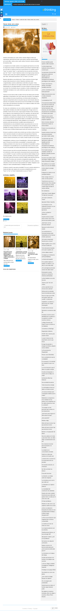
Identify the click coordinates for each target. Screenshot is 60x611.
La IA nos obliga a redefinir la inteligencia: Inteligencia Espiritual (48, 565)
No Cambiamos (45, 190)
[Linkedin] (1, 12)
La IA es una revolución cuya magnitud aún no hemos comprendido (49, 519)
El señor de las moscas (47, 308)
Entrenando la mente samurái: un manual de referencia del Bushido (47, 274)
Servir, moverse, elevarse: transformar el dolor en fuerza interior (48, 123)
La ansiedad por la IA (47, 100)
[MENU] (6, 14)
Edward (13, 27)
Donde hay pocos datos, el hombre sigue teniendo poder (48, 587)
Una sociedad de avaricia (48, 382)
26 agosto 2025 (20, 248)
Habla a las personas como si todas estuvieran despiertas (27, 4)
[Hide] (0, 18)
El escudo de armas (46, 473)
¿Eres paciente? (45, 418)
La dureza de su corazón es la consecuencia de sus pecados (48, 460)
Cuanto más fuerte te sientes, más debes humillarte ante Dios (47, 85)
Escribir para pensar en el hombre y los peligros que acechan (48, 559)
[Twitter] (1, 9)
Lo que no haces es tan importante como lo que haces (47, 339)
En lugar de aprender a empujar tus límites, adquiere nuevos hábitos (49, 346)
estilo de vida (23, 19)
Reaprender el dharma (47, 331)
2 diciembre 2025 (8, 248)
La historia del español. (47, 259)
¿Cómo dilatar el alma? (47, 252)
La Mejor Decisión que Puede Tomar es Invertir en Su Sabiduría (48, 324)
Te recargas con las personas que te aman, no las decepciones (48, 409)
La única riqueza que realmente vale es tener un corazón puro (48, 68)
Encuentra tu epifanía (33, 225)
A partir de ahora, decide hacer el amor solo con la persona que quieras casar (48, 218)
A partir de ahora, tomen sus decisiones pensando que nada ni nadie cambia (49, 134)
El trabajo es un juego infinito (49, 569)
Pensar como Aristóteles (48, 354)
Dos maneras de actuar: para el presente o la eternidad (47, 445)
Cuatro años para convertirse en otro (12, 226)
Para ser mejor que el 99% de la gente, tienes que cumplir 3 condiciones (48, 297)
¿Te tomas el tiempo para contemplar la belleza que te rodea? (48, 393)
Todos (17, 19)
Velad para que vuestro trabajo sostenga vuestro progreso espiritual (48, 117)
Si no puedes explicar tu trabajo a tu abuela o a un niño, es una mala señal (48, 263)
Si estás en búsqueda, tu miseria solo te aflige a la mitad (48, 373)
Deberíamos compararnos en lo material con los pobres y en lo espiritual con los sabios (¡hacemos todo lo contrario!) (48, 401)
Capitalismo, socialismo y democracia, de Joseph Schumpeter (48, 303)
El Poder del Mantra (46, 501)
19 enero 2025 (32, 249)
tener (6, 220)
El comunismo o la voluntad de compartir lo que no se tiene (48, 363)
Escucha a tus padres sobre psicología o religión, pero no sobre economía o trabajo (49, 159)
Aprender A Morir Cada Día (48, 202)
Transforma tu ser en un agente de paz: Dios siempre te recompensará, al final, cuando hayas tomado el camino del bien (48, 185)
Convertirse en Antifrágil (47, 328)
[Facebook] (1, 15)
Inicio (13, 19)
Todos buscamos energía (48, 385)
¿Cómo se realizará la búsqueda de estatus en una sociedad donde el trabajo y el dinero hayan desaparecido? (48, 511)
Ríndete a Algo (45, 420)
